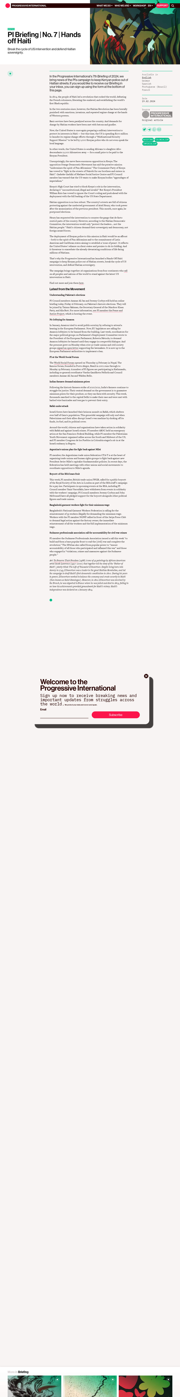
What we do (104, 5)
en (149, 5)
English (146, 77)
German (146, 80)
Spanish (146, 83)
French (146, 90)
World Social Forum (64, 362)
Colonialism (162, 139)
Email (43, 709)
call (125, 270)
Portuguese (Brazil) (154, 86)
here (81, 283)
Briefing (148, 139)
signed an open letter (67, 348)
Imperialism (149, 143)
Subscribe (115, 715)
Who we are (122, 5)
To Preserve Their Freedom (66, 560)
